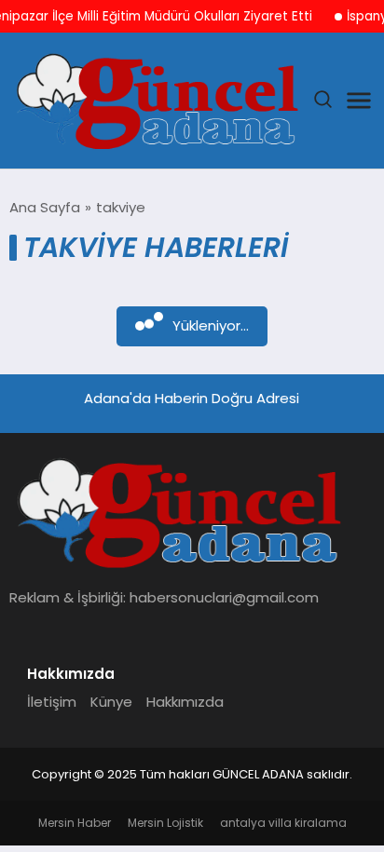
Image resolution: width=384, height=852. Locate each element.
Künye (111, 701)
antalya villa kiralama (283, 823)
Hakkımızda (185, 701)
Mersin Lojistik (165, 823)
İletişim (51, 701)
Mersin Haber (74, 823)
